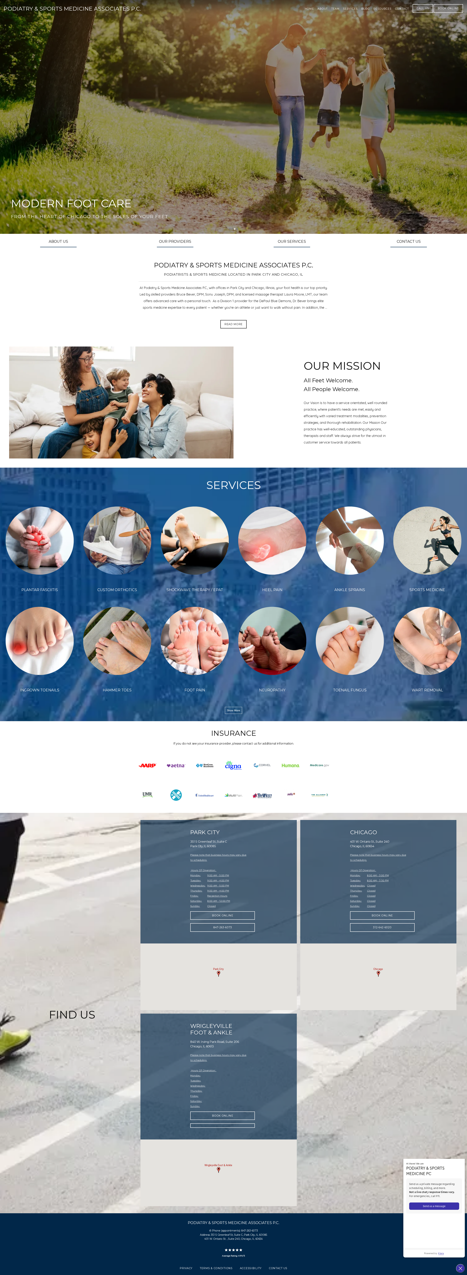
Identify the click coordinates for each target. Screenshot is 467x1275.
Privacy (186, 1268)
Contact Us (278, 1268)
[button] (218, 974)
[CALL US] (422, 12)
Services (350, 8)
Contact (402, 8)
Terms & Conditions (216, 1268)
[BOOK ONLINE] (448, 12)
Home (309, 8)
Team (335, 8)
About (322, 8)
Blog (365, 8)
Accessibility (251, 1268)
